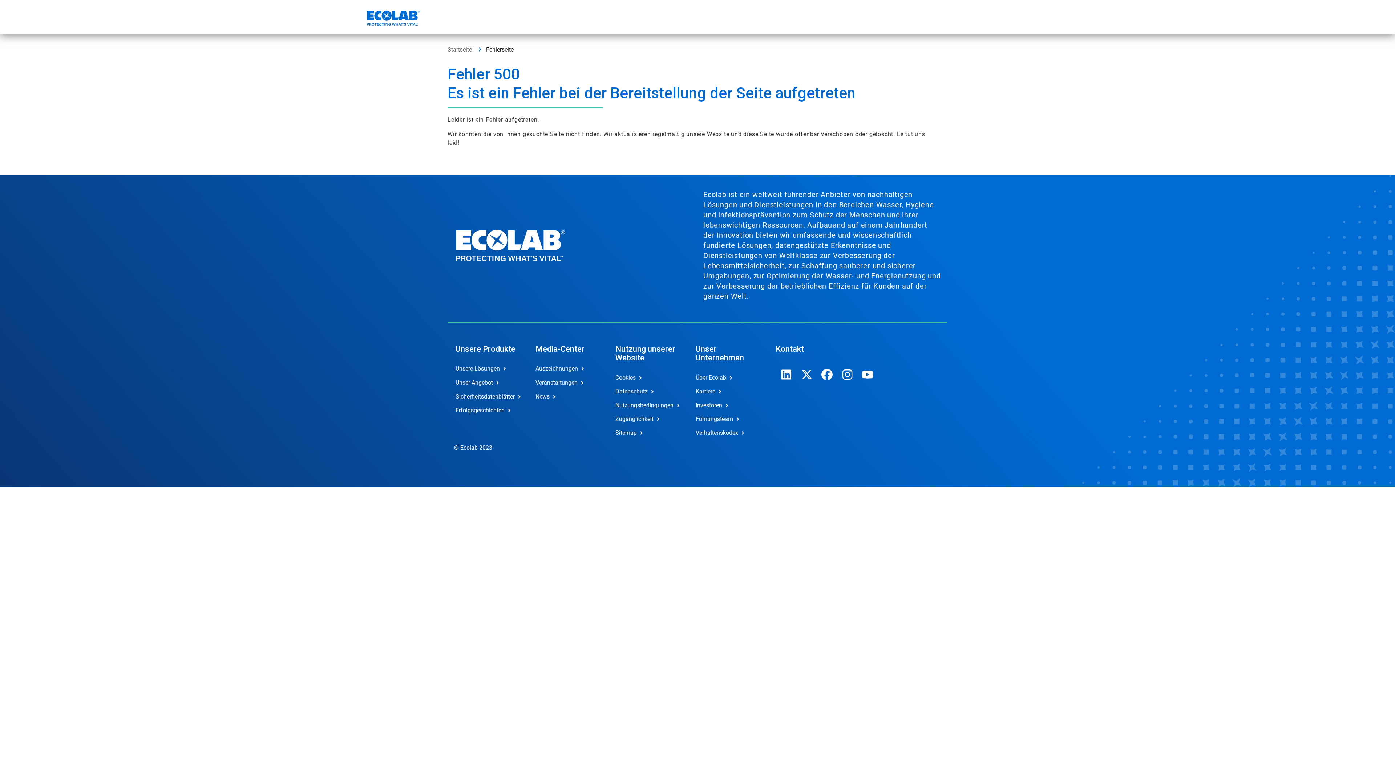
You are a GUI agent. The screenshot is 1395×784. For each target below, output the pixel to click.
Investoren (709, 405)
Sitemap (626, 432)
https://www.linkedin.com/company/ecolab (786, 374)
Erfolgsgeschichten (480, 410)
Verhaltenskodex (717, 432)
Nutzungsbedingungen (644, 405)
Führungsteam (714, 419)
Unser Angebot (474, 382)
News (542, 396)
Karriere (705, 391)
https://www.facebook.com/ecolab (827, 374)
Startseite (460, 49)
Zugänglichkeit (634, 419)
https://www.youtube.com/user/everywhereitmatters (868, 374)
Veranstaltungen (556, 382)
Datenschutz (631, 391)
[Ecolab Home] (392, 19)
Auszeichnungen (556, 368)
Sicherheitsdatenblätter (485, 396)
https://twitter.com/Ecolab (807, 374)
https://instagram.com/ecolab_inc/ (847, 374)
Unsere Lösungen (478, 368)
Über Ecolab (711, 377)
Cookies (625, 377)
